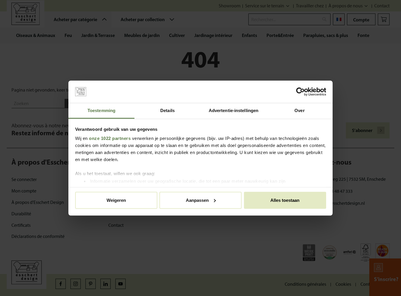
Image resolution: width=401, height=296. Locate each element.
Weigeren (116, 199)
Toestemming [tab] (101, 110)
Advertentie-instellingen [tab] (233, 110)
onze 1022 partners (110, 138)
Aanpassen (197, 199)
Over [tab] (299, 110)
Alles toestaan (284, 199)
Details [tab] (167, 110)
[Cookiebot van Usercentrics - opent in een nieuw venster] (300, 91)
